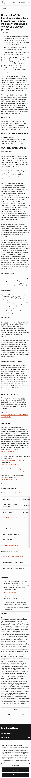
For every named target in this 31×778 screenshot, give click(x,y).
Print (8, 714)
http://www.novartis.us (7, 451)
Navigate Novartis (29, 733)
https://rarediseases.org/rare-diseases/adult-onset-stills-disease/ (16, 591)
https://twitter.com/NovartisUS (10, 464)
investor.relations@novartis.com (15, 556)
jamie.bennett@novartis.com (10, 545)
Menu (29, 2)
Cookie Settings (15, 765)
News (4, 8)
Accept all (15, 774)
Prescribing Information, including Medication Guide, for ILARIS (14, 415)
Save (22, 714)
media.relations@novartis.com (10, 479)
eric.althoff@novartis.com (9, 518)
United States (22, 2)
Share (15, 709)
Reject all (15, 770)
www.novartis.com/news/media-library (12, 471)
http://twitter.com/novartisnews (10, 460)
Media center (29, 737)
